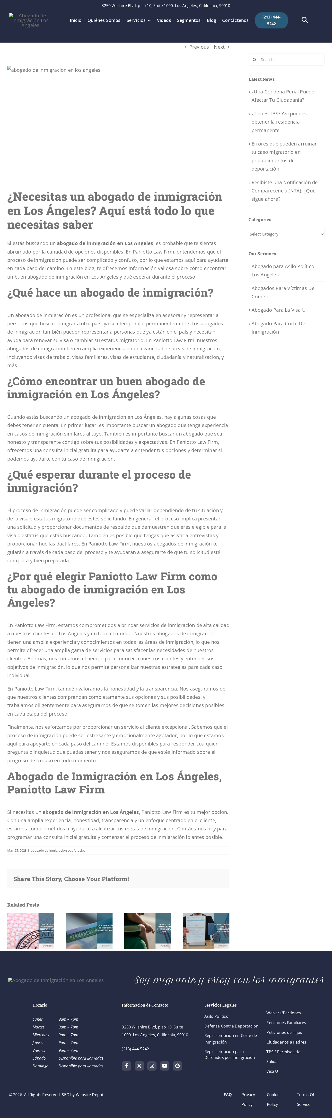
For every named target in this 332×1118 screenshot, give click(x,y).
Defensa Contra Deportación (231, 1026)
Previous (199, 47)
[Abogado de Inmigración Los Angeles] (30, 15)
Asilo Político (216, 1016)
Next (219, 47)
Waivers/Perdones (283, 1013)
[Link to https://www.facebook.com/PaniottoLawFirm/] (126, 1066)
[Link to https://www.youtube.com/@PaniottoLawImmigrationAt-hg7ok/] (164, 1066)
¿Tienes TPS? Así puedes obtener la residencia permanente (279, 122)
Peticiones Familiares (286, 1022)
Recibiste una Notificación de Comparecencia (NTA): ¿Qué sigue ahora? (285, 190)
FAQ (228, 1094)
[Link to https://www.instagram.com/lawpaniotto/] (152, 1066)
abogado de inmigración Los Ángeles (58, 850)
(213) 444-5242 (135, 1049)
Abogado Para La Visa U (279, 310)
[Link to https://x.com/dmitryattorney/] (139, 1066)
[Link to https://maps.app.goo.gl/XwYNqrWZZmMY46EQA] (177, 1066)
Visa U (272, 1071)
